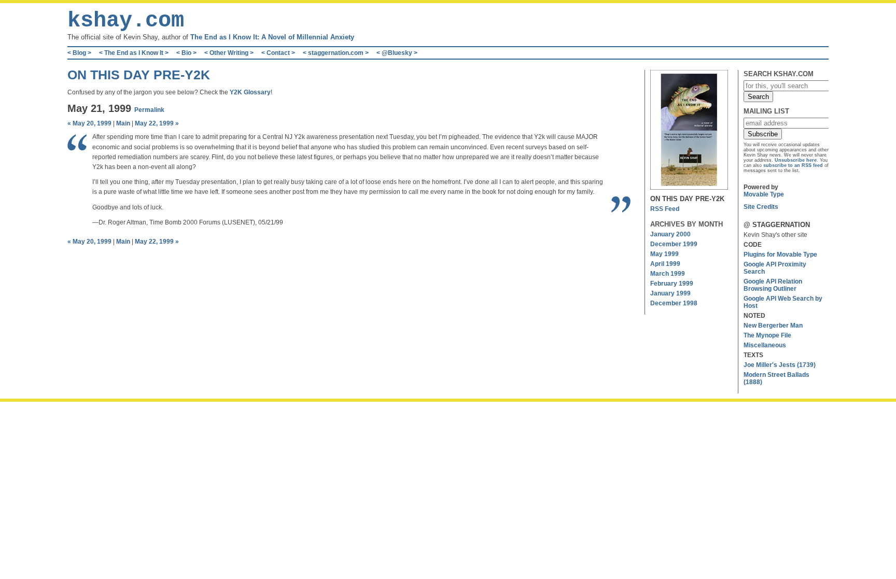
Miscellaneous (765, 345)
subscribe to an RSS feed (793, 165)
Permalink (149, 110)
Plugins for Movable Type (780, 254)
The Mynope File (767, 335)
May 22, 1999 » (157, 123)
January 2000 (670, 234)
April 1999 (665, 263)
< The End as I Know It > (134, 53)
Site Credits (761, 206)
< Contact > (278, 53)
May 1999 (664, 254)
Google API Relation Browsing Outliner (773, 285)
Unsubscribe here (796, 160)
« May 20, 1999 (89, 123)
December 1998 (673, 303)
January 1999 (670, 293)
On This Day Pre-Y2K (138, 74)
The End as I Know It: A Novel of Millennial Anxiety (272, 37)
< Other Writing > (229, 53)
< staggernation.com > (336, 53)
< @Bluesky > (396, 53)
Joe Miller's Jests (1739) (780, 365)
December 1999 (673, 244)
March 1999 (667, 273)
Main (123, 123)
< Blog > (79, 53)
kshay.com (125, 20)
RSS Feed (664, 209)
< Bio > (186, 53)
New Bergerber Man (773, 325)
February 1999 (671, 283)
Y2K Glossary (250, 92)
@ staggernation (777, 225)
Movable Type (764, 194)
